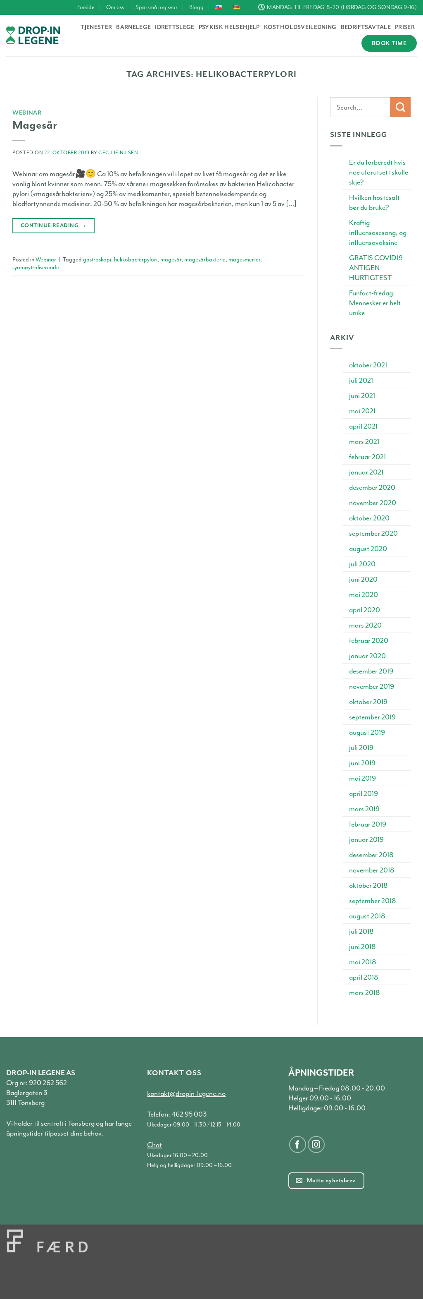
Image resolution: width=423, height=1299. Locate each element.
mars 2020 (365, 625)
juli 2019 (361, 747)
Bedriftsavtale (366, 27)
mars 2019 (364, 808)
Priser (405, 27)
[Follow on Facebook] (297, 1144)
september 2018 (372, 900)
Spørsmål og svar (156, 7)
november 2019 (371, 686)
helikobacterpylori (135, 259)
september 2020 (373, 533)
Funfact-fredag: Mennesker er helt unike (375, 302)
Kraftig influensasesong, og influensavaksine (377, 232)
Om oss (115, 7)
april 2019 (363, 793)
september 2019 (372, 716)
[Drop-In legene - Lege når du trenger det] (33, 35)
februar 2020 (368, 640)
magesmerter (244, 259)
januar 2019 (366, 839)
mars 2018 (364, 992)
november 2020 (372, 502)
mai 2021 (362, 410)
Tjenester (96, 27)
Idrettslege (175, 27)
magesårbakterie (205, 259)
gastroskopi (97, 259)
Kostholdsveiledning (300, 27)
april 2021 (363, 426)
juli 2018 (361, 931)
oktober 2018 (368, 885)
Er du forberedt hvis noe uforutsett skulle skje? (378, 172)
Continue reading (53, 225)
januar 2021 (366, 472)
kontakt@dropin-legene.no (186, 1093)
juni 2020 (363, 579)
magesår (170, 259)
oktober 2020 (369, 517)
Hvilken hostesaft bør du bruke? (374, 202)
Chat (154, 1144)
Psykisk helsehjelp (229, 27)
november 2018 (371, 870)
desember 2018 (371, 854)
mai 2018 (362, 961)
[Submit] (400, 107)
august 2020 (368, 548)
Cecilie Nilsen (118, 152)
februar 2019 (367, 824)
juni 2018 (362, 946)
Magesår (34, 124)
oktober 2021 (368, 364)
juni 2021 (362, 395)
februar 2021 (367, 456)
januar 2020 (367, 655)
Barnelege (133, 27)
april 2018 (363, 977)
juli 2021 (361, 380)
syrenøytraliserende (35, 267)
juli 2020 (362, 563)
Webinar (27, 112)
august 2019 (367, 732)
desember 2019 (371, 671)
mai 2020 (363, 594)
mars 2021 (364, 441)
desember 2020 (372, 487)
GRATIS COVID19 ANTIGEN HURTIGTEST (376, 267)
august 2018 (367, 915)
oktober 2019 (368, 701)
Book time (389, 43)
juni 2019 (362, 762)
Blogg (196, 7)
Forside (86, 7)
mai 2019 (362, 778)
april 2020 (364, 609)
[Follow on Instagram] (316, 1144)
